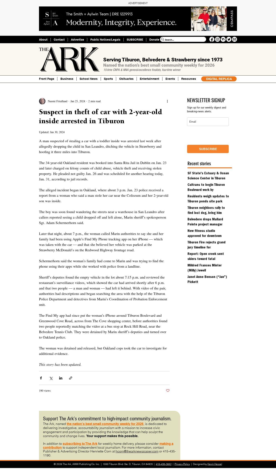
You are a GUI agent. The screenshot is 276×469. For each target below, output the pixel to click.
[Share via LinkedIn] (61, 378)
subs (66, 444)
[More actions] (167, 101)
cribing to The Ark (83, 444)
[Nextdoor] (223, 39)
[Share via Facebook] (41, 378)
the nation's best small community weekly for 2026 (105, 424)
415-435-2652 (164, 464)
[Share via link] (71, 378)
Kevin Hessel (215, 464)
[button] (188, 79)
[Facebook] (211, 39)
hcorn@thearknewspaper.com (137, 451)
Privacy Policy (182, 464)
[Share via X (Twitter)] (51, 378)
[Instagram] (217, 39)
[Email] (234, 39)
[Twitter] (228, 39)
